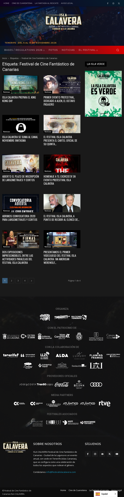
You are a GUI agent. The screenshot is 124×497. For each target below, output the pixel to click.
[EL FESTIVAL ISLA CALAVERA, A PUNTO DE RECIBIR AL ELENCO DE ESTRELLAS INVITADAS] (62, 203)
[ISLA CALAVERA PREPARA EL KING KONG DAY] (20, 84)
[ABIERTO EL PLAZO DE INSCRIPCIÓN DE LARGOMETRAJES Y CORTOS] (20, 164)
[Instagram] (113, 3)
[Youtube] (117, 454)
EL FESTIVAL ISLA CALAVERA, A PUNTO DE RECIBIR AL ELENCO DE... (61, 218)
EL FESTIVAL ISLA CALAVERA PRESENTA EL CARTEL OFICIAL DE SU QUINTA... (60, 140)
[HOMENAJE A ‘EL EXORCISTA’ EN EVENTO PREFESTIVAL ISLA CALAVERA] (62, 164)
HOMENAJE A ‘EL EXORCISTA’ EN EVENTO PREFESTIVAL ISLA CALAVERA (60, 179)
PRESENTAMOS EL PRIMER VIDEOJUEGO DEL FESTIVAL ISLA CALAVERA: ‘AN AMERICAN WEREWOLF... (60, 257)
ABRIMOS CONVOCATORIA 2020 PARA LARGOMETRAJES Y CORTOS (19, 218)
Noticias (6, 92)
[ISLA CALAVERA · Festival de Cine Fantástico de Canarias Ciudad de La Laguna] (82, 22)
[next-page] (31, 280)
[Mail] (102, 454)
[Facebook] (108, 3)
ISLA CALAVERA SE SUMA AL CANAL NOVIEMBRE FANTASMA (20, 138)
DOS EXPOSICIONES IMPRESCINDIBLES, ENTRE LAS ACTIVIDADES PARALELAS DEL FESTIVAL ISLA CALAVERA (17, 257)
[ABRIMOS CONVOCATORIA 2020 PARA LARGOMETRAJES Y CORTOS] (20, 203)
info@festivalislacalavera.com (61, 472)
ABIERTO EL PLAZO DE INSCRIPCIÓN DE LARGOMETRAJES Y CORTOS (20, 178)
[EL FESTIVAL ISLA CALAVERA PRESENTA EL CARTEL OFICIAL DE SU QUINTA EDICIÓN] (62, 124)
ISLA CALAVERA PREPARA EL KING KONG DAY (19, 99)
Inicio (4, 58)
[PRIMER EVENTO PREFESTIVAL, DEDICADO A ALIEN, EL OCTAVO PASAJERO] (62, 84)
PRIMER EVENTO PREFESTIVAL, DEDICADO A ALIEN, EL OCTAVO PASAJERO (59, 100)
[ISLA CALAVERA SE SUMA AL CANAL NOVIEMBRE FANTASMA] (20, 124)
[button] (118, 50)
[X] (119, 3)
